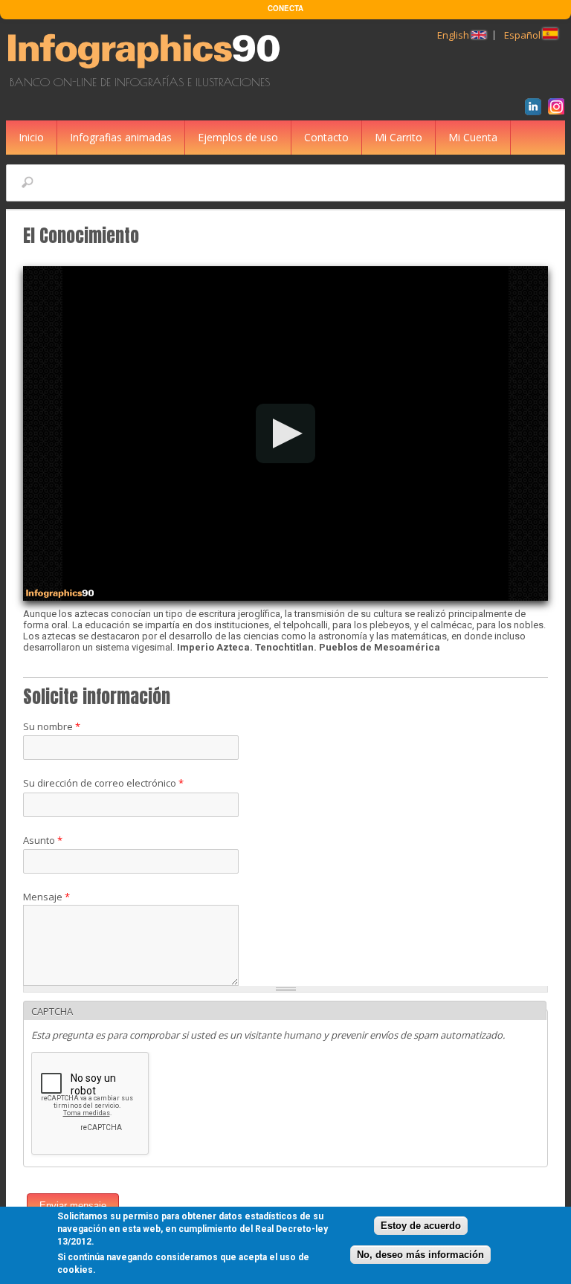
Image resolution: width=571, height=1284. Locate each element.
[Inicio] (146, 69)
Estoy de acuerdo (421, 1225)
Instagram (558, 108)
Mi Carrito (398, 137)
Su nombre (51, 726)
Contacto (326, 137)
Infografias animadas (121, 137)
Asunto (42, 840)
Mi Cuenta (472, 137)
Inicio (31, 137)
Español (523, 35)
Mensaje (46, 896)
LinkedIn (535, 108)
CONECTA (285, 8)
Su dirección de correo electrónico (103, 783)
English (454, 35)
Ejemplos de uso (238, 137)
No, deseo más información (420, 1254)
